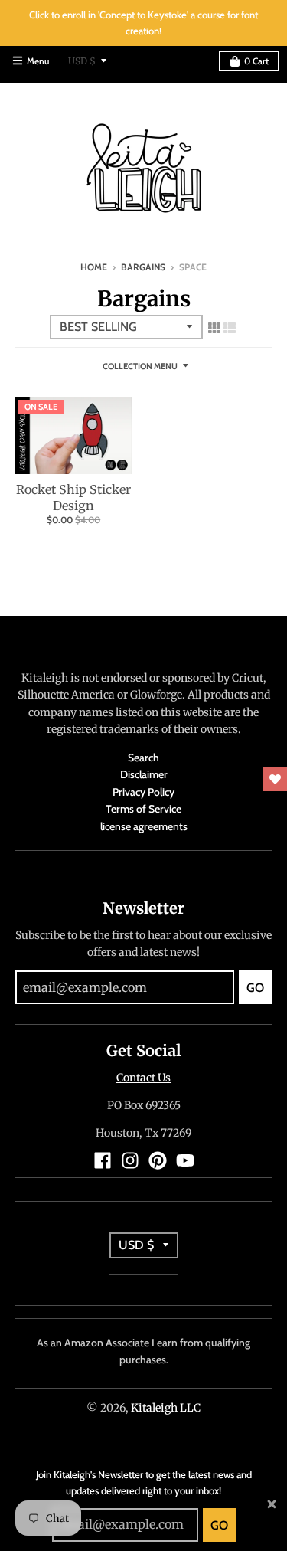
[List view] (229, 325)
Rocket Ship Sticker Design (73, 497)
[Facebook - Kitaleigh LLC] (102, 1160)
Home (93, 267)
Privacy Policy (143, 792)
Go (219, 1525)
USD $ (82, 61)
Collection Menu (140, 366)
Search (143, 757)
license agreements (144, 826)
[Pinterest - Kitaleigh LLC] (157, 1160)
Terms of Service (143, 809)
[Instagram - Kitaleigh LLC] (130, 1160)
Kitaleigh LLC (166, 1408)
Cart (256, 61)
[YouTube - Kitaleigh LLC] (185, 1160)
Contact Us (143, 1078)
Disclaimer (144, 774)
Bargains (143, 267)
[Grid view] (214, 325)
